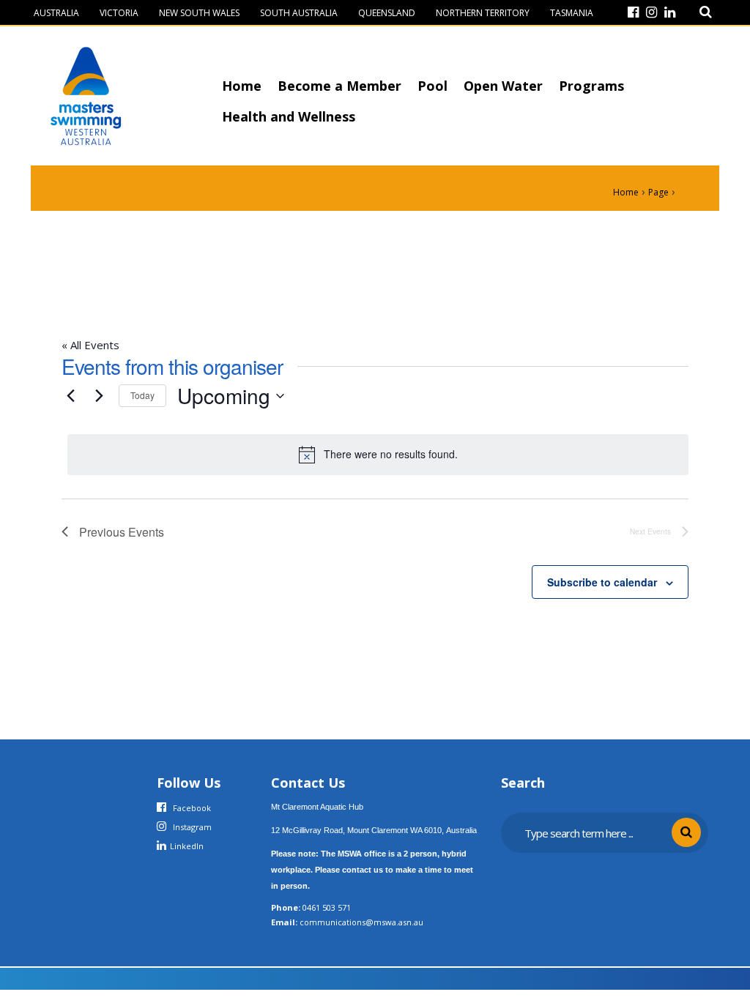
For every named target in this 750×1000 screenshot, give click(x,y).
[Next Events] (99, 396)
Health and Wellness (288, 116)
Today (142, 395)
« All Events (90, 344)
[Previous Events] (70, 396)
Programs (591, 85)
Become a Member (339, 85)
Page (658, 192)
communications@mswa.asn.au (361, 922)
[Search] (705, 12)
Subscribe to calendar (602, 582)
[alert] (377, 454)
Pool (432, 85)
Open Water (503, 85)
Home (241, 85)
